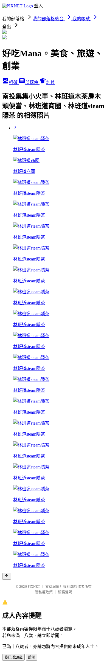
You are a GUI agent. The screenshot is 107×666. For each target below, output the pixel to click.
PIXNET (34, 586)
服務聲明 (65, 592)
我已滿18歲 (13, 657)
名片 (50, 82)
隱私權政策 (44, 592)
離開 (31, 657)
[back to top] (6, 576)
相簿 (14, 82)
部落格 (32, 82)
